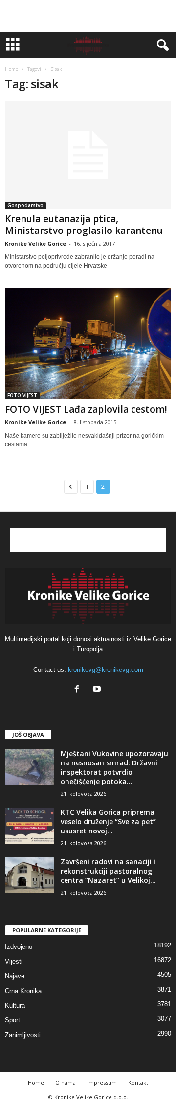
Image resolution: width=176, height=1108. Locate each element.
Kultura (15, 1005)
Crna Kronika (23, 990)
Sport (12, 1020)
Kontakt (138, 1082)
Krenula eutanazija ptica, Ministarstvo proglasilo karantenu (84, 224)
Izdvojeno (18, 946)
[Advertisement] (88, 16)
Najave (14, 976)
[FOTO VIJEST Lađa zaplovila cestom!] (88, 343)
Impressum (102, 1082)
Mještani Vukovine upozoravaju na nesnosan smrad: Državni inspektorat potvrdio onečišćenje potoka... (114, 767)
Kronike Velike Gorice (35, 243)
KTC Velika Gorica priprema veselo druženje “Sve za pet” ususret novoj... (108, 821)
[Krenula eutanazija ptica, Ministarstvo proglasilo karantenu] (88, 155)
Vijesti (13, 961)
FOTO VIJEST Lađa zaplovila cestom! (86, 409)
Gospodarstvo (25, 205)
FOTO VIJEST (22, 395)
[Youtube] (98, 689)
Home (11, 69)
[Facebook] (79, 689)
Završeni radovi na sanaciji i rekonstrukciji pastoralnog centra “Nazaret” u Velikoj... (108, 871)
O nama (65, 1082)
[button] (161, 45)
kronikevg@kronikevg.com (105, 669)
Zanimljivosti (23, 1035)
